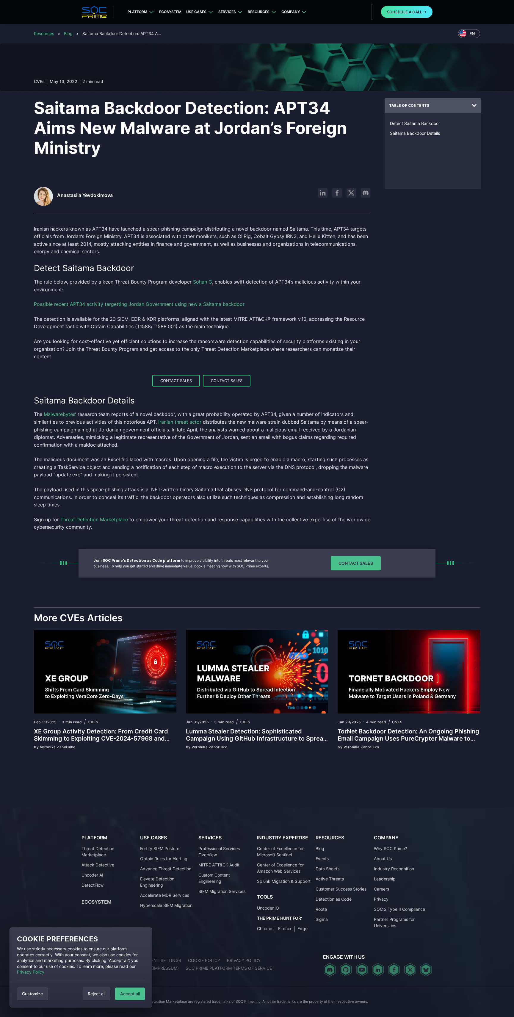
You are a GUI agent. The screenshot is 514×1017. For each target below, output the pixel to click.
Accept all (130, 993)
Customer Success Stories (341, 888)
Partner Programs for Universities (394, 922)
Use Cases (196, 12)
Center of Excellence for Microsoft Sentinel (280, 851)
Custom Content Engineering (214, 878)
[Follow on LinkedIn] (322, 193)
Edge (302, 928)
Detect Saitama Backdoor (415, 123)
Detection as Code (334, 899)
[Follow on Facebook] (337, 193)
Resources (258, 12)
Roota (321, 909)
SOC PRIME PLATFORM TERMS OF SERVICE (229, 968)
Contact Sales (176, 380)
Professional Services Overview (219, 851)
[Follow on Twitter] (410, 970)
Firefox (285, 928)
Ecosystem (170, 12)
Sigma (322, 919)
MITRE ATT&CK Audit (218, 864)
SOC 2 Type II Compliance (399, 909)
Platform (137, 12)
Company (290, 12)
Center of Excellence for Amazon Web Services (280, 868)
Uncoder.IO (268, 907)
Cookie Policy (204, 960)
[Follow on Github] (345, 970)
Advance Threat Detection (165, 868)
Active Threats (330, 878)
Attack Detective (98, 864)
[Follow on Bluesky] (425, 970)
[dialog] (81, 967)
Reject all (96, 993)
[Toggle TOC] (474, 105)
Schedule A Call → (407, 12)
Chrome (264, 928)
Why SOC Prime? (390, 848)
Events (322, 858)
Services (227, 12)
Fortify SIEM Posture (159, 848)
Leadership (385, 878)
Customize (32, 993)
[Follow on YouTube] (362, 970)
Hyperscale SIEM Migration (166, 905)
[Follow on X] (351, 193)
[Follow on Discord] (365, 193)
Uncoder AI (92, 874)
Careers (381, 888)
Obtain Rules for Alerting (163, 858)
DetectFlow (93, 885)
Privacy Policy (30, 971)
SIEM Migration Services (221, 891)
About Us (383, 858)
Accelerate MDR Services (164, 895)
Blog (68, 33)
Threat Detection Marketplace (98, 851)
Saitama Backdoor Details (415, 133)
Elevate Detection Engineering (157, 882)
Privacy (381, 899)
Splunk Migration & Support (284, 881)
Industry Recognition (394, 868)
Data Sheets (327, 868)
